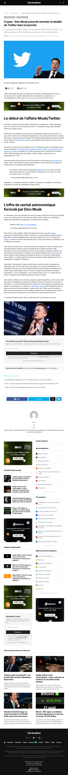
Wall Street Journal (38, 286)
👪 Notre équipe (34, 768)
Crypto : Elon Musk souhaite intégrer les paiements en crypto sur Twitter (25, 387)
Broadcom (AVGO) (43, 477)
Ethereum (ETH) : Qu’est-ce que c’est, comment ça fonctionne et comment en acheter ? (21, 567)
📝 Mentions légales (34, 769)
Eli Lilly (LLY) (42, 488)
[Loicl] (34, 415)
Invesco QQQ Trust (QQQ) (45, 515)
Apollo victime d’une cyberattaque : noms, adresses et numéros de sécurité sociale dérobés (20, 489)
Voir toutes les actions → (50, 492)
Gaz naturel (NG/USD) (44, 570)
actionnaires (56, 160)
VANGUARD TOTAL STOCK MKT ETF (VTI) (49, 503)
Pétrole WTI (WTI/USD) (45, 563)
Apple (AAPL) (42, 457)
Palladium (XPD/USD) (44, 574)
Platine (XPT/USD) (43, 578)
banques (53, 233)
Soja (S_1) (41, 585)
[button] (5, 3)
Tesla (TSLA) (42, 480)
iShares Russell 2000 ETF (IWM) (47, 541)
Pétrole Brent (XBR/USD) (45, 556)
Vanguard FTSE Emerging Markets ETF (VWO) (49, 537)
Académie (10, 742)
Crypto (25, 742)
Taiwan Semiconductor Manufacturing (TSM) (49, 472)
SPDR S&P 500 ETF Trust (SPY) (47, 508)
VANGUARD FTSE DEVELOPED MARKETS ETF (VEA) (50, 526)
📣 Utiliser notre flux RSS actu (34, 763)
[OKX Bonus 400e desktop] (34, 106)
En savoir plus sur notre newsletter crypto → (34, 360)
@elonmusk (41, 170)
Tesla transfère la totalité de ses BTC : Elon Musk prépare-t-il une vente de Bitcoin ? (28, 380)
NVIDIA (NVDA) (42, 453)
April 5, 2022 (33, 177)
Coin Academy (34, 2)
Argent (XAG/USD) (43, 581)
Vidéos (47, 742)
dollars (6, 239)
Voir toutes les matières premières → (50, 593)
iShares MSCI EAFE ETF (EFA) (46, 518)
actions (52, 253)
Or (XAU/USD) (42, 567)
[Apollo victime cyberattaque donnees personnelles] (7, 489)
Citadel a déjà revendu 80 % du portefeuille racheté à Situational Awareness (22, 478)
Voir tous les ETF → (50, 545)
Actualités (18, 742)
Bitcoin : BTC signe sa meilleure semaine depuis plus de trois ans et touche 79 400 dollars (21, 510)
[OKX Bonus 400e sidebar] (18, 453)
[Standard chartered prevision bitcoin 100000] (7, 500)
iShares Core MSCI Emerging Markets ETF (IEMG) (50, 532)
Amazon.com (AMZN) (44, 468)
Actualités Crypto (14, 13)
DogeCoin (21, 140)
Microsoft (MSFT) (43, 464)
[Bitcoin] (7, 576)
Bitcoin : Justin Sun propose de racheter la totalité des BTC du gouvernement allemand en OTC (32, 383)
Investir (41, 742)
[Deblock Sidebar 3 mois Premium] (18, 530)
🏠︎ (4, 742)
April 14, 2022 (32, 228)
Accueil (6, 13)
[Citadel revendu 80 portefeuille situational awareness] (7, 478)
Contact (58, 742)
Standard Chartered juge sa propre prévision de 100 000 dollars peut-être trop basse (22, 500)
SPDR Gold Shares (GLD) (45, 522)
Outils (53, 742)
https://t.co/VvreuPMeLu (28, 224)
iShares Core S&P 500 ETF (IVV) (47, 511)
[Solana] (7, 556)
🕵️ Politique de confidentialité (34, 771)
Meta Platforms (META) (45, 484)
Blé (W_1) (40, 589)
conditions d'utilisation (43, 356)
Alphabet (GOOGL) (43, 461)
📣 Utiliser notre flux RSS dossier (34, 765)
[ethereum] (7, 566)
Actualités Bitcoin (10, 17)
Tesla (34, 147)
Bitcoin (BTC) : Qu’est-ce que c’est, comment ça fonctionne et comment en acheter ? (22, 577)
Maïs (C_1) (41, 560)
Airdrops (32, 742)
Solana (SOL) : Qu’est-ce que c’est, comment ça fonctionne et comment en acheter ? (22, 557)
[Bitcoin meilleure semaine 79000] (7, 510)
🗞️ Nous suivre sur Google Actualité (34, 761)
